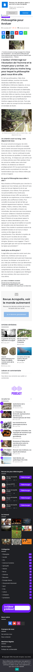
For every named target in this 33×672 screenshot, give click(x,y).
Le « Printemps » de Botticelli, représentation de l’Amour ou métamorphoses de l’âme (21, 415)
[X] (8, 33)
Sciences (5, 574)
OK (17, 669)
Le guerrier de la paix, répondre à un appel (8, 339)
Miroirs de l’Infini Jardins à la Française (22, 340)
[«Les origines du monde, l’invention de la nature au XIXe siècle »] (6, 541)
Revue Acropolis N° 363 (12, 477)
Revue (4, 571)
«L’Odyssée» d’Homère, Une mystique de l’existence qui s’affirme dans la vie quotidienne (22, 433)
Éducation (5, 577)
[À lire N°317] (27, 541)
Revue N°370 (11, 484)
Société (4, 557)
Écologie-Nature (7, 580)
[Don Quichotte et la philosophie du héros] (6, 425)
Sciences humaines (8, 563)
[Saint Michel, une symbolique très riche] (6, 460)
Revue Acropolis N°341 (12, 498)
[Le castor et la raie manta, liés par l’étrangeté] (24, 351)
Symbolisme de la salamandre (19, 405)
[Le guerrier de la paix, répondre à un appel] (8, 333)
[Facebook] (3, 33)
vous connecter (12, 376)
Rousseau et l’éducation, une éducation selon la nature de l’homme (21, 443)
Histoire (4, 568)
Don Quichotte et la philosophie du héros (20, 423)
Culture (4, 592)
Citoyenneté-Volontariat (9, 583)
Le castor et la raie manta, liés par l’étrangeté (23, 358)
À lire (3, 589)
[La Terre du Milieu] (6, 528)
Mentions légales (6, 646)
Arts (3, 560)
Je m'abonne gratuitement (16, 314)
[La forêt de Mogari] (16, 532)
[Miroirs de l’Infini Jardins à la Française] (24, 333)
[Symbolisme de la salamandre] (6, 406)
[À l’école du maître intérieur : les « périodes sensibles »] (27, 528)
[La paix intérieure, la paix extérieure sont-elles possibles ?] (27, 521)
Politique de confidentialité (9, 649)
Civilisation (5, 595)
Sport (4, 586)
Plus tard (17, 12)
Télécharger (25, 477)
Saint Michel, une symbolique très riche (20, 459)
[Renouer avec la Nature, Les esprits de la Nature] (6, 452)
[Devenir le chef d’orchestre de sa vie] (16, 521)
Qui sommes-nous (6, 634)
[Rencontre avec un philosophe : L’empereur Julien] (16, 542)
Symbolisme (6, 597)
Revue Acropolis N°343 (12, 505)
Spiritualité (5, 566)
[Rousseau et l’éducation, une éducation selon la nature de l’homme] (6, 443)
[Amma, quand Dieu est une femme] (6, 522)
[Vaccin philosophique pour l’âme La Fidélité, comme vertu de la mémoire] (8, 351)
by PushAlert (5, 14)
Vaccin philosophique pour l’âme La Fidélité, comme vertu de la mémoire (8, 360)
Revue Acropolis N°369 (12, 490)
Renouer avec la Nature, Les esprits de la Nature (22, 451)
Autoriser (27, 12)
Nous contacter (6, 637)
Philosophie (5, 16)
